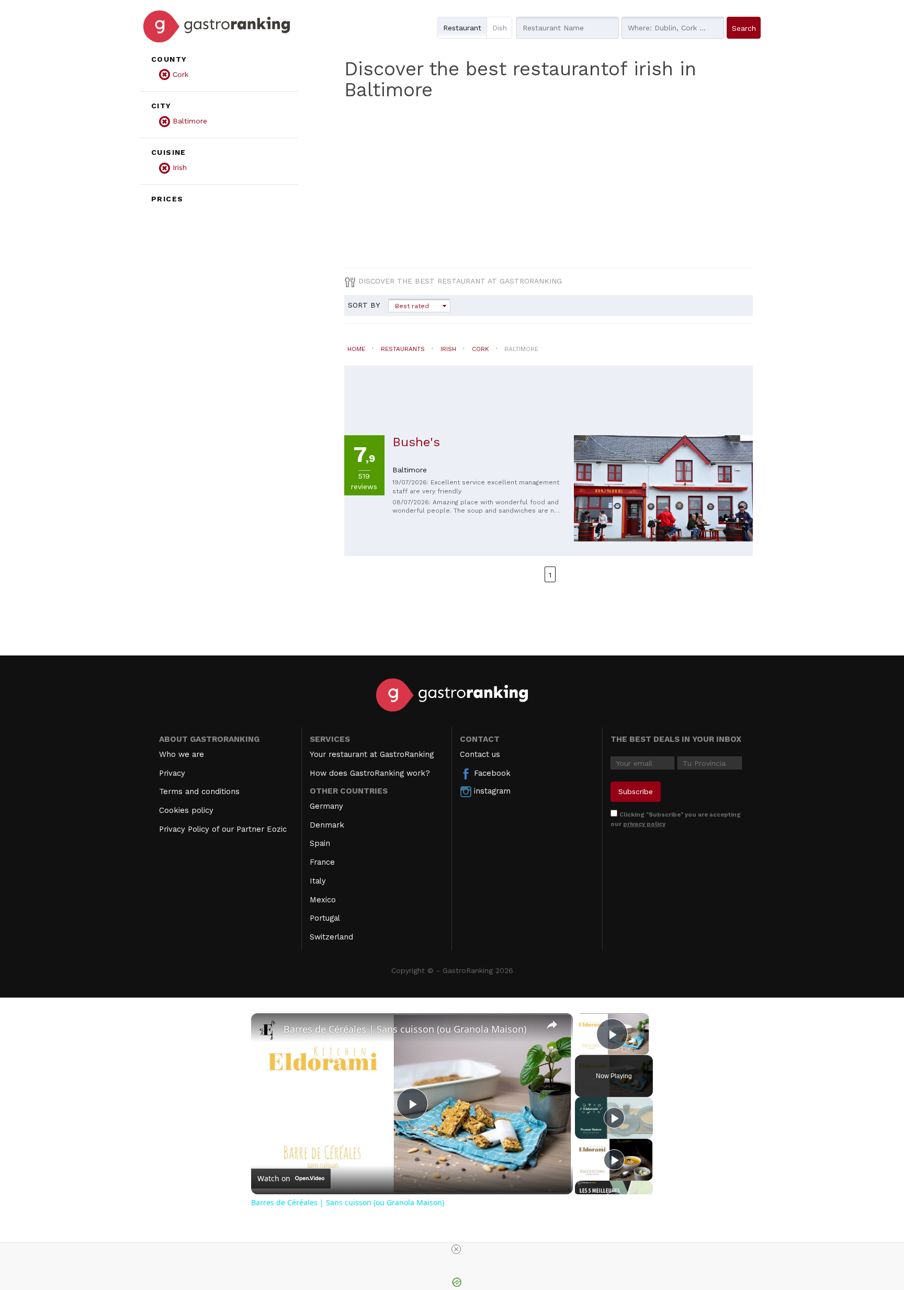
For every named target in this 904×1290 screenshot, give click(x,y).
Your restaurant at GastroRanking (372, 754)
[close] (456, 1249)
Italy (318, 881)
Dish (499, 28)
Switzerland (331, 937)
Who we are (181, 754)
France (322, 862)
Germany (326, 806)
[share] (552, 1024)
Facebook (491, 773)
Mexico (323, 899)
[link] (267, 1030)
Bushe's (416, 442)
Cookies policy (186, 810)
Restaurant (462, 28)
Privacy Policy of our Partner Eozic (223, 829)
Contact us (480, 754)
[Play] (614, 1117)
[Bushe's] (663, 494)
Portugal (325, 918)
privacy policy (644, 824)
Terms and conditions (199, 791)
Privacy (172, 773)
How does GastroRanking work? (370, 773)
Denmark (327, 825)
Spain (320, 843)
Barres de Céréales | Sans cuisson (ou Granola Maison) (405, 1029)
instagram (491, 791)
